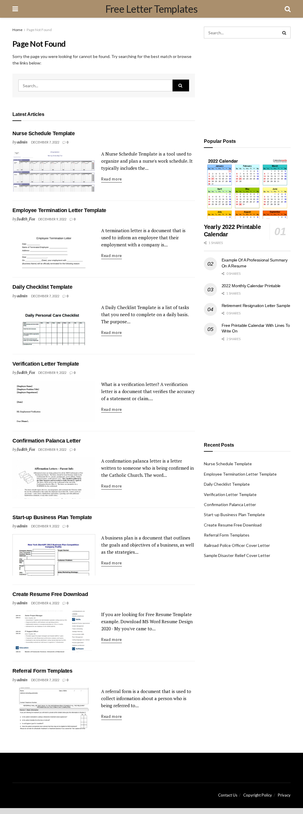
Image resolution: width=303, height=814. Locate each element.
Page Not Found (39, 30)
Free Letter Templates (151, 9)
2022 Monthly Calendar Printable (251, 285)
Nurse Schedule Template (43, 133)
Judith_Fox (26, 219)
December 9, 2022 (52, 219)
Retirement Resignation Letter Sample (256, 305)
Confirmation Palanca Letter (46, 441)
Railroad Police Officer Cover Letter (237, 545)
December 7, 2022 (45, 142)
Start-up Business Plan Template (52, 517)
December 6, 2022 (45, 603)
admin (22, 142)
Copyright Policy (257, 795)
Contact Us (227, 795)
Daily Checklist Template (42, 287)
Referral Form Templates (42, 671)
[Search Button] (181, 85)
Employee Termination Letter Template (59, 210)
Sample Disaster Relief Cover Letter (237, 555)
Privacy (284, 795)
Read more (111, 179)
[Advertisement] (247, 87)
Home (17, 30)
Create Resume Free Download (50, 594)
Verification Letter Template (45, 364)
